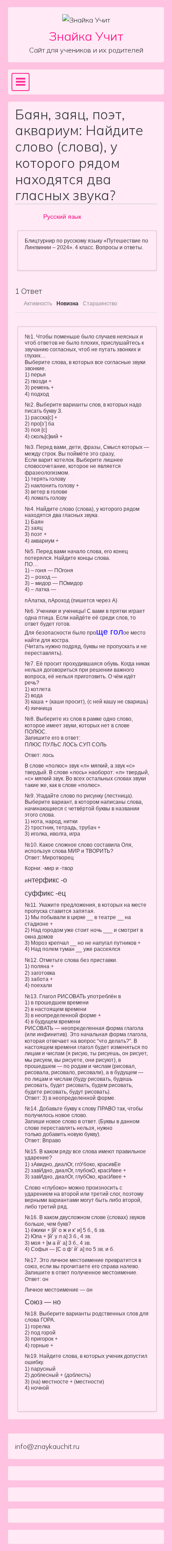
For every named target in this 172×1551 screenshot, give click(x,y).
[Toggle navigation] (20, 82)
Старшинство (100, 303)
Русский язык (62, 216)
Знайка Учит (86, 36)
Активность (38, 303)
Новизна (67, 303)
